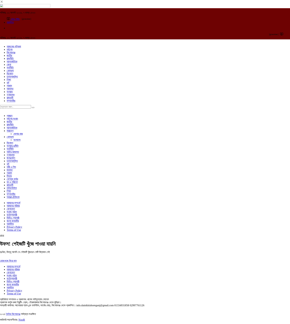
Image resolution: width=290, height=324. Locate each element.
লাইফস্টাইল (12, 188)
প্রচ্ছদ (9, 115)
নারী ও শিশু (11, 167)
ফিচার (9, 176)
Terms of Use (14, 230)
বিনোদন (10, 73)
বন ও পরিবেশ (12, 182)
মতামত (10, 170)
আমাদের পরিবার (13, 205)
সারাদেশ (10, 130)
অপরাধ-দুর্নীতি (12, 145)
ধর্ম (8, 82)
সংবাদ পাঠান (12, 211)
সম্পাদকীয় (11, 100)
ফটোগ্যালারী (12, 214)
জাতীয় (9, 55)
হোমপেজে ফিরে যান (8, 260)
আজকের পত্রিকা (14, 46)
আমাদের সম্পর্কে (13, 202)
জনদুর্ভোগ (11, 157)
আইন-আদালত (13, 151)
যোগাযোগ (11, 208)
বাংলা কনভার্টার (13, 220)
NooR (21, 319)
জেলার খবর (18, 133)
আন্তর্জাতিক (12, 61)
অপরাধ (10, 91)
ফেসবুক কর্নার (12, 179)
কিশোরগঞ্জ (11, 52)
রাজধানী (10, 97)
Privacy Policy (14, 226)
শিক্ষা (9, 79)
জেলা (9, 64)
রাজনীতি (10, 58)
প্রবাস (9, 85)
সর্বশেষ (9, 49)
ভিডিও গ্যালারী (13, 217)
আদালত (10, 88)
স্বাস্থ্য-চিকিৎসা (13, 197)
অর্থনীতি (10, 67)
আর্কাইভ (10, 223)
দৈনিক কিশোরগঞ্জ (13, 314)
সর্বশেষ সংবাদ (12, 118)
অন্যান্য (16, 139)
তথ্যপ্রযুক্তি (12, 76)
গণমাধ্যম (10, 94)
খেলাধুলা (10, 70)
